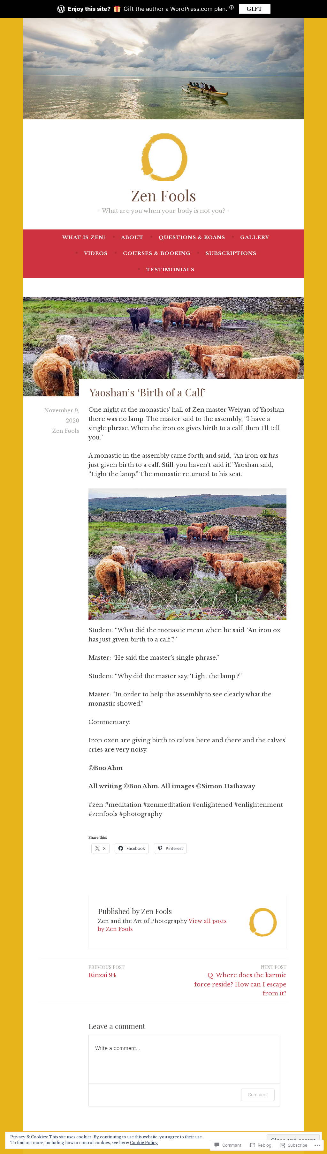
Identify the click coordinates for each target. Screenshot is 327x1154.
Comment (258, 1094)
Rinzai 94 (106, 971)
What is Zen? (84, 237)
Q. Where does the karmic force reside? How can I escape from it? (240, 980)
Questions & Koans (192, 237)
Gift (255, 9)
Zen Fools (163, 195)
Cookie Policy (144, 1142)
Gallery (254, 237)
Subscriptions (231, 253)
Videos (96, 253)
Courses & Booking (157, 253)
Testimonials (170, 269)
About (132, 237)
